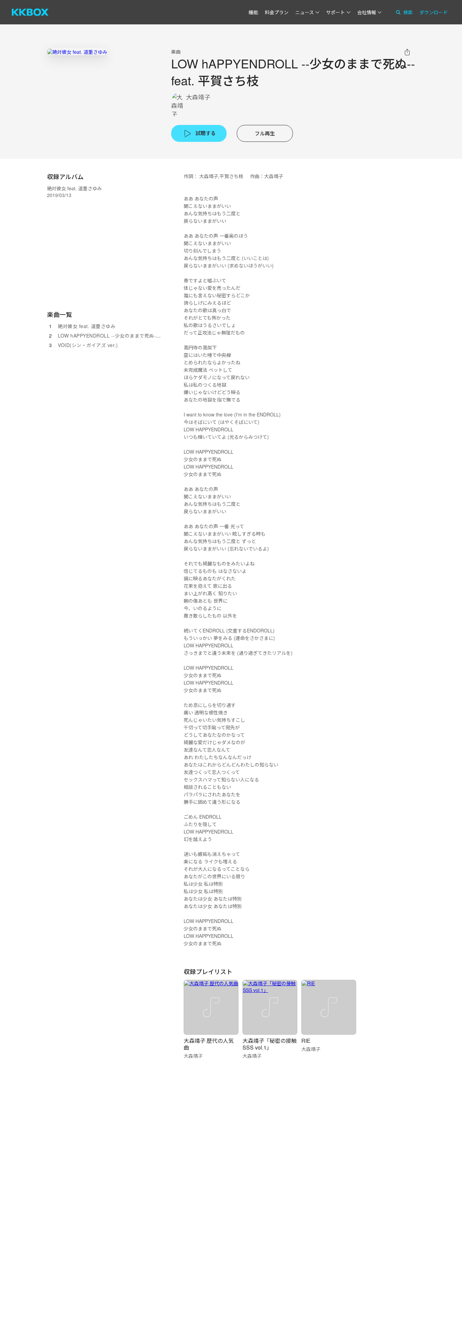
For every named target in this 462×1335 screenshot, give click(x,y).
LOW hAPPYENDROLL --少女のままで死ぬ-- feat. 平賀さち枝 (127, 335)
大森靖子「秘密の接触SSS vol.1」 (269, 1044)
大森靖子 (198, 97)
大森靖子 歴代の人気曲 (209, 1044)
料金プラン (276, 12)
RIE (305, 1041)
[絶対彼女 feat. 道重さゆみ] (77, 51)
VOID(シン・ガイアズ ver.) (88, 345)
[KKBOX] (30, 12)
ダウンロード (433, 12)
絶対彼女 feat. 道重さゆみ (86, 326)
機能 (253, 12)
